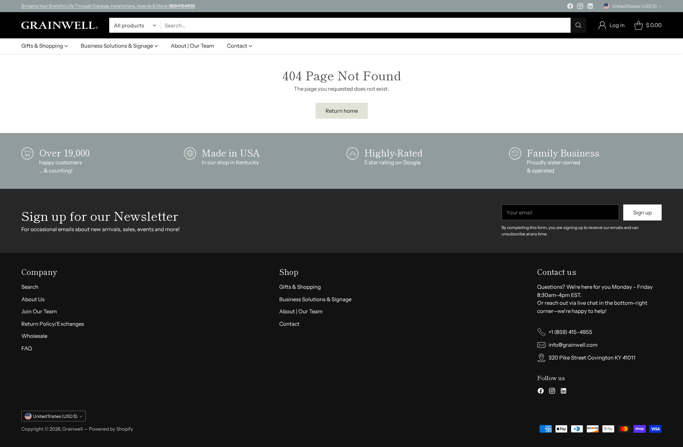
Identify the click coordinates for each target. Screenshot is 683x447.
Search (29, 286)
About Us (32, 299)
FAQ (26, 348)
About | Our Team (301, 311)
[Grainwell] (59, 25)
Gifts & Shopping (300, 286)
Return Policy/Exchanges (52, 323)
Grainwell (73, 429)
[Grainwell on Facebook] (570, 7)
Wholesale (34, 335)
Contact (289, 323)
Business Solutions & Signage (315, 299)
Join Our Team (39, 311)
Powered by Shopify (111, 429)
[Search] (578, 25)
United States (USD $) (634, 6)
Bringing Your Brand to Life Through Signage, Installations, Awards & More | (108, 6)
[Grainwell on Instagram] (580, 7)
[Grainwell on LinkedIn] (590, 7)
